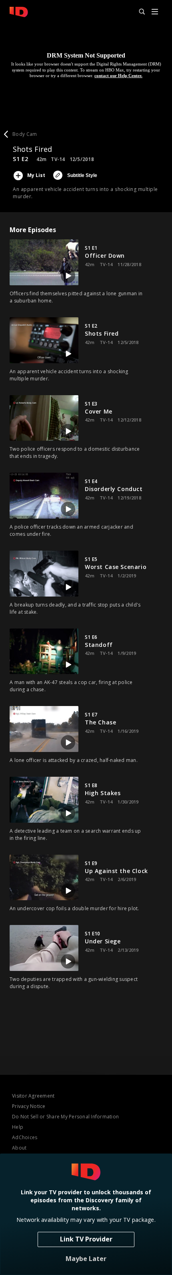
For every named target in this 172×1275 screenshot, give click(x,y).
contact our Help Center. (118, 75)
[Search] (138, 12)
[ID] (19, 12)
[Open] (155, 12)
